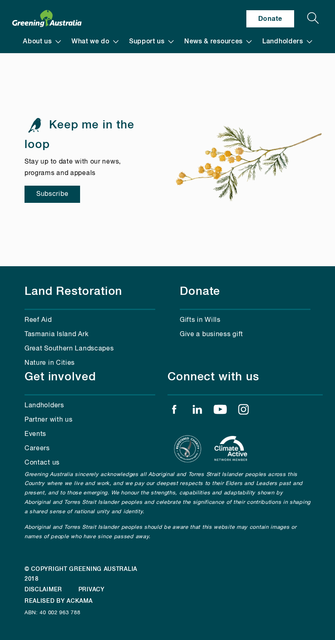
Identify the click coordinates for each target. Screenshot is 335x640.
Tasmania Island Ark (56, 334)
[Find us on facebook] (174, 411)
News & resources (213, 41)
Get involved (60, 377)
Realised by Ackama (59, 601)
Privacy (91, 590)
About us (37, 41)
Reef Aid (38, 320)
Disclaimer (43, 590)
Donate (270, 19)
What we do (90, 41)
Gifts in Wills (200, 320)
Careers (37, 448)
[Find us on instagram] (243, 411)
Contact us (42, 463)
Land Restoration (73, 291)
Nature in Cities (50, 363)
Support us (147, 41)
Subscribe (52, 194)
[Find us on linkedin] (197, 411)
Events (35, 434)
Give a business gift (211, 334)
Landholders (282, 41)
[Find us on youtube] (220, 411)
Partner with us (49, 420)
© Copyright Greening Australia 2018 (81, 574)
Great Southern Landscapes (69, 349)
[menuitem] (42, 41)
